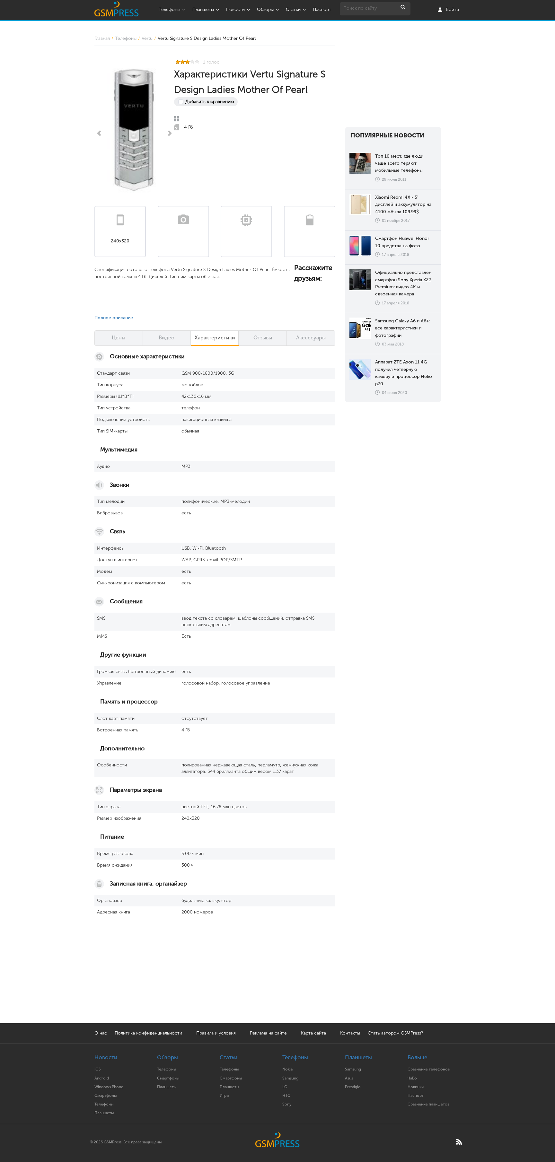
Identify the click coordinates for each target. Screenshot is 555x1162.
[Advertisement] (393, 75)
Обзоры (265, 9)
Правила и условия (216, 1033)
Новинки (416, 1087)
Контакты (350, 1033)
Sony (286, 1104)
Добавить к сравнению (209, 101)
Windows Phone (108, 1087)
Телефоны (169, 9)
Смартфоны (105, 1095)
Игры (224, 1095)
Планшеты (203, 9)
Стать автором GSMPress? (395, 1033)
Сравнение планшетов (428, 1104)
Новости (235, 9)
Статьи (293, 9)
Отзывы (262, 338)
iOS (97, 1069)
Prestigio (353, 1087)
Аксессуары (311, 338)
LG (284, 1087)
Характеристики (215, 338)
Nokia (287, 1069)
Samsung (290, 1078)
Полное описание (113, 317)
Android (101, 1078)
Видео (166, 338)
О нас (100, 1033)
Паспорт (322, 9)
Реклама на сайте (269, 1033)
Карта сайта (313, 1033)
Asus (349, 1078)
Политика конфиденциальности (148, 1033)
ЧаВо (412, 1078)
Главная (102, 38)
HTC (286, 1095)
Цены (118, 338)
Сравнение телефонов (429, 1069)
